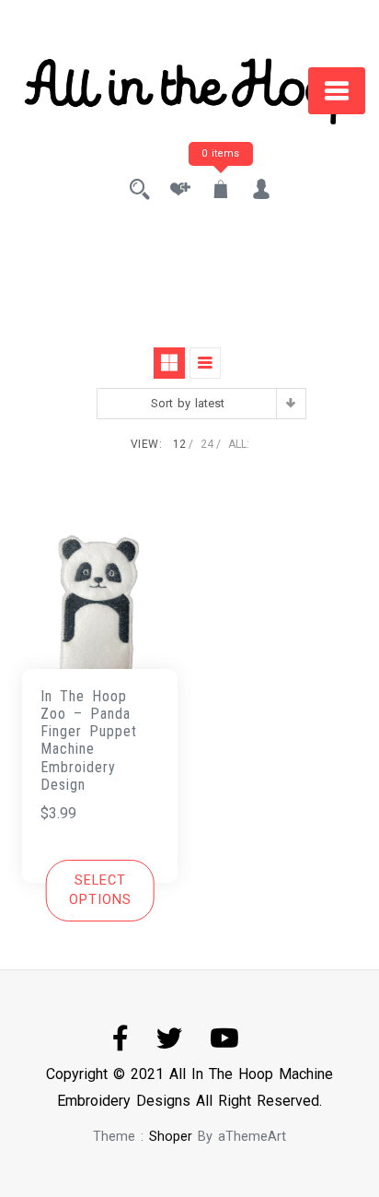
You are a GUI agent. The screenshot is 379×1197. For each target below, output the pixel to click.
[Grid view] (169, 363)
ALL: (238, 444)
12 (179, 444)
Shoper (170, 1136)
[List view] (205, 363)
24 (207, 444)
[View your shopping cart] (221, 191)
